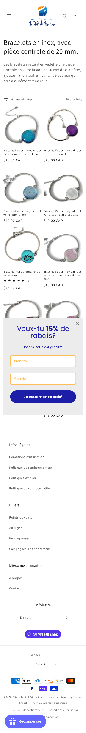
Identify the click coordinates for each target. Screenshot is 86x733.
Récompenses (19, 538)
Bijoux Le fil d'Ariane (25, 697)
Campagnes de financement (29, 549)
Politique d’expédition (45, 716)
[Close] (77, 323)
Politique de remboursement (31, 467)
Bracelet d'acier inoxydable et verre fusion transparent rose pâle (62, 275)
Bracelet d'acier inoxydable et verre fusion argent (22, 212)
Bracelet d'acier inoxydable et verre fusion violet (62, 152)
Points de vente (20, 517)
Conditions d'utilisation (26, 457)
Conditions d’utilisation (64, 710)
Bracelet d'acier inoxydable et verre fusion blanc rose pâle (62, 212)
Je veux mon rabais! (43, 396)
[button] (9, 16)
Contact (15, 588)
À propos (16, 578)
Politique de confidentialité (29, 488)
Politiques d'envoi (22, 478)
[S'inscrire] (66, 617)
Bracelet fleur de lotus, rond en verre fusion (22, 273)
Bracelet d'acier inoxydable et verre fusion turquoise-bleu (22, 152)
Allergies (15, 528)
